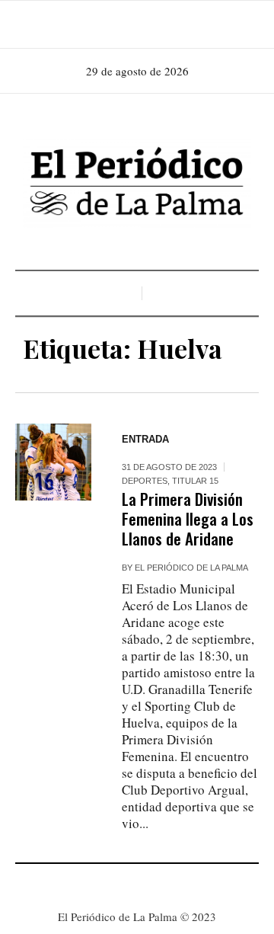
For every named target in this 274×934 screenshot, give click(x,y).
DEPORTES (144, 480)
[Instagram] (135, 24)
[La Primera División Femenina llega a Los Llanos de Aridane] (53, 462)
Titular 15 (195, 480)
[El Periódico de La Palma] (137, 183)
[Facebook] (114, 24)
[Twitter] (157, 24)
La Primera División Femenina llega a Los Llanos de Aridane (187, 518)
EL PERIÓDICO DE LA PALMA (191, 567)
